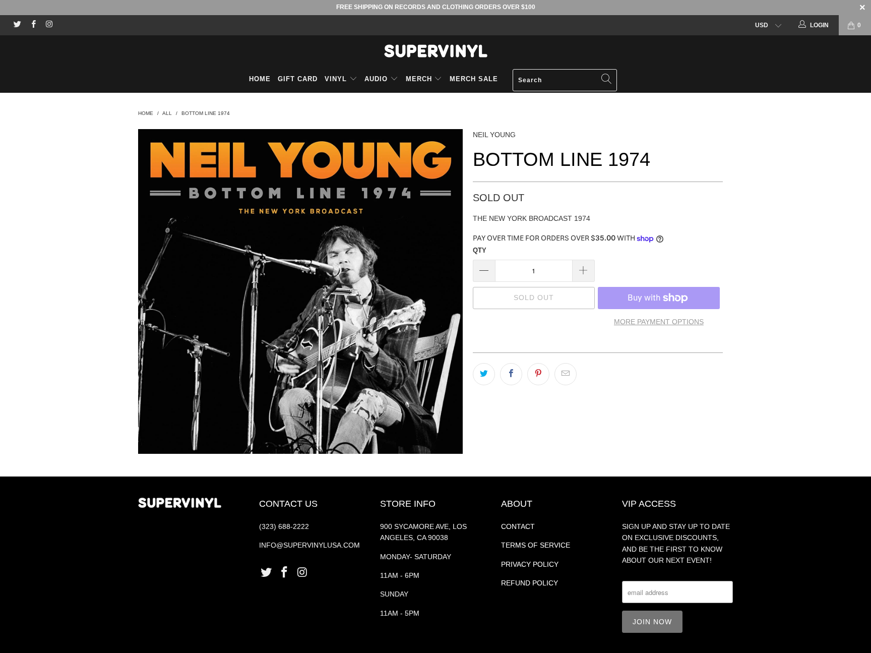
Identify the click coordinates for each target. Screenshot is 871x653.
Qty (479, 250)
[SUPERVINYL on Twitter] (17, 25)
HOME (260, 79)
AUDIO (377, 79)
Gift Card (298, 79)
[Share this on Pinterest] (538, 374)
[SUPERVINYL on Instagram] (48, 25)
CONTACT (518, 526)
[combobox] (565, 80)
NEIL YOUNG (494, 135)
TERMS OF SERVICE (535, 545)
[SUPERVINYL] (435, 51)
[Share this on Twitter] (484, 374)
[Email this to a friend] (565, 374)
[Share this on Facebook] (511, 374)
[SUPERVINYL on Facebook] (32, 25)
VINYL (337, 79)
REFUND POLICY (529, 583)
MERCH (419, 79)
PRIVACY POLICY (529, 564)
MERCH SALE (474, 79)
